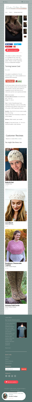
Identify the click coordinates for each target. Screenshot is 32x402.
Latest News (8, 317)
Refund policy (8, 363)
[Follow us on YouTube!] (15, 376)
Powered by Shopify (15, 390)
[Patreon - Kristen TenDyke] (12, 51)
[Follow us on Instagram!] (12, 376)
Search (7, 359)
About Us (7, 357)
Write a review (18, 138)
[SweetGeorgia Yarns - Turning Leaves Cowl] (10, 82)
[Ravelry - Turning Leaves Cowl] (18, 82)
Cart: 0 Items (26, 1)
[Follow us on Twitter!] (9, 376)
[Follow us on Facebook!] (6, 376)
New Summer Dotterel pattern (12, 320)
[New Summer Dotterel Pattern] (22, 337)
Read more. (8, 348)
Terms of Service (9, 361)
